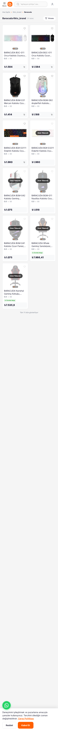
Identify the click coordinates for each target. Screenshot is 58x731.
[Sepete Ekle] (24, 67)
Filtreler (51, 18)
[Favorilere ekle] (24, 28)
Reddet (9, 725)
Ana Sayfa (6, 12)
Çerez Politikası (26, 718)
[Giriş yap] (52, 4)
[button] (6, 705)
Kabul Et (25, 725)
